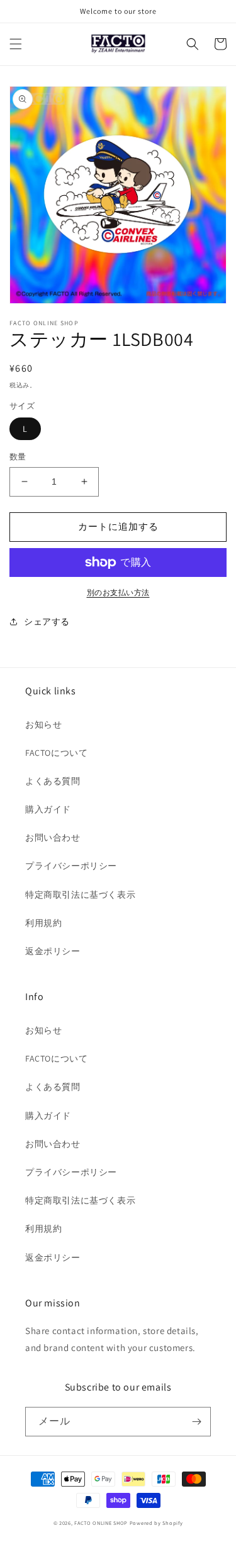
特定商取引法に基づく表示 (80, 894)
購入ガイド (48, 809)
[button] (16, 44)
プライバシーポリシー (71, 865)
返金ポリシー (53, 951)
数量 (17, 456)
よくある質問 (53, 781)
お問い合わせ (53, 837)
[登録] (196, 1421)
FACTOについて (56, 752)
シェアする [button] (47, 621)
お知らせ (43, 724)
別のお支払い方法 (118, 592)
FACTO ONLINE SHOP (101, 1522)
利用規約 (43, 923)
